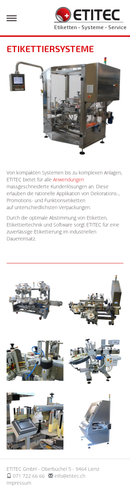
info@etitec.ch (69, 476)
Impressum (19, 482)
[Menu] (11, 18)
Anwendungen (68, 179)
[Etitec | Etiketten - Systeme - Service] (88, 14)
